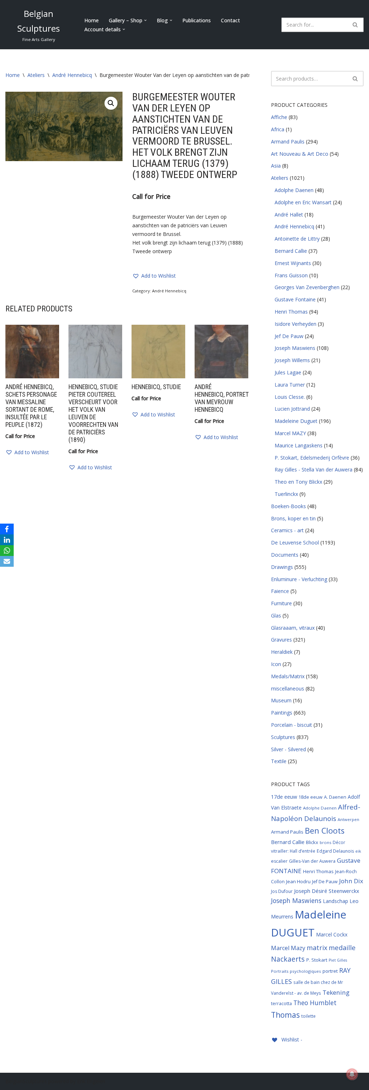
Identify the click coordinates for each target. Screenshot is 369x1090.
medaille (342, 947)
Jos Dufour (282, 891)
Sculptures (283, 737)
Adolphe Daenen (294, 190)
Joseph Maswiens (295, 348)
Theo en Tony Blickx (298, 481)
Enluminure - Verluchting (299, 579)
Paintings (281, 712)
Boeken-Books (288, 506)
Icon (276, 664)
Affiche (279, 117)
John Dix (351, 881)
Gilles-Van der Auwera (312, 861)
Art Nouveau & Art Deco (299, 153)
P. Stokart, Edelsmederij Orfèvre (312, 457)
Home (91, 20)
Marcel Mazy (288, 948)
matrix (317, 947)
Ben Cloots (324, 830)
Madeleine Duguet (296, 421)
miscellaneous (287, 688)
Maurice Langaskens (299, 445)
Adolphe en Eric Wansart (303, 202)
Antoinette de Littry (297, 238)
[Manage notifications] (352, 1074)
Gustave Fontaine (295, 299)
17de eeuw (284, 796)
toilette (308, 1016)
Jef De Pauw (289, 336)
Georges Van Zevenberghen (307, 287)
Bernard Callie (291, 250)
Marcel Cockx (331, 934)
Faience (280, 591)
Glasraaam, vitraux (293, 627)
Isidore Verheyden (295, 323)
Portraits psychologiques (296, 971)
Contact (230, 20)
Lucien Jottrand (292, 408)
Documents (284, 554)
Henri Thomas (291, 311)
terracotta (281, 1003)
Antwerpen (348, 819)
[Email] (7, 561)
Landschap (335, 901)
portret (330, 971)
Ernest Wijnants (293, 263)
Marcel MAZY (290, 433)
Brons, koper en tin (293, 518)
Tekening (336, 992)
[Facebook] (7, 529)
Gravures (281, 639)
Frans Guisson (291, 275)
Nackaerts (288, 959)
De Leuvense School (295, 542)
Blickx (312, 842)
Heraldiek (282, 651)
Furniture (281, 603)
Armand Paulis (287, 141)
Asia (276, 165)
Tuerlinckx (286, 494)
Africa (277, 129)
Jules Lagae (288, 372)
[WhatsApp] (7, 550)
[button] (145, 20)
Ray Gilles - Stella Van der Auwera (313, 469)
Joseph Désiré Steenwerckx (326, 890)
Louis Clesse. (290, 396)
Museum (281, 700)
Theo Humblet (315, 1002)
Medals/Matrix (287, 676)
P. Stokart (316, 960)
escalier (279, 861)
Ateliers (36, 75)
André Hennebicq (72, 75)
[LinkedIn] (7, 539)
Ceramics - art (287, 530)
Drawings (282, 567)
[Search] (355, 25)
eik (358, 851)
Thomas (285, 1014)
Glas (276, 615)
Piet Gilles (338, 960)
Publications (196, 20)
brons (325, 842)
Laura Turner (290, 384)
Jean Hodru (298, 881)
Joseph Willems (292, 360)
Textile (278, 761)
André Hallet (289, 214)
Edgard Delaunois (335, 851)
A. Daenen (335, 797)
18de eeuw (310, 797)
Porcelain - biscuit (291, 724)
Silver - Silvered (288, 749)
